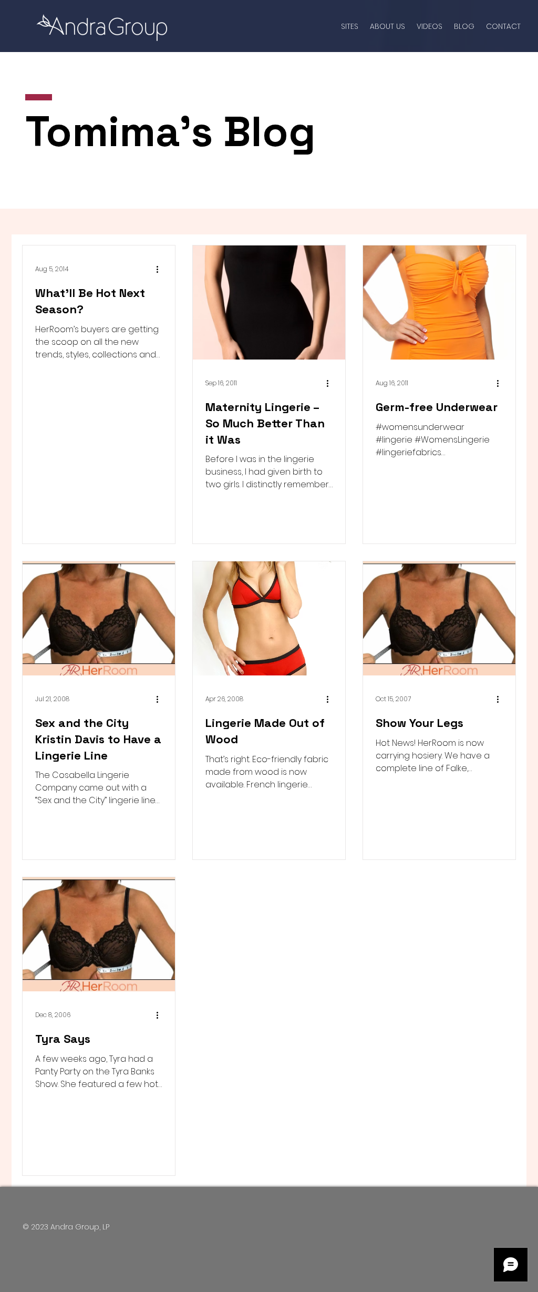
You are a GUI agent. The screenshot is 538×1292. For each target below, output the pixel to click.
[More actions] (160, 269)
